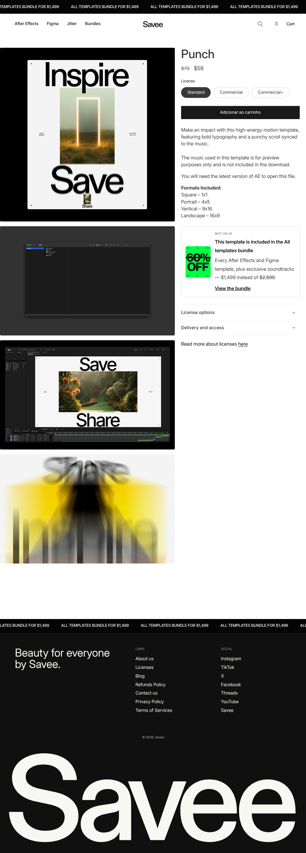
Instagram (231, 658)
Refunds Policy (150, 684)
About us (144, 658)
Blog (139, 676)
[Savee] (153, 796)
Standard (195, 92)
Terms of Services (153, 710)
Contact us (146, 693)
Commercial (231, 92)
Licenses (144, 667)
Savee (227, 710)
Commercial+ (270, 92)
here (243, 344)
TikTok (227, 667)
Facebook (231, 684)
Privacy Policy (149, 701)
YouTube (229, 701)
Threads (229, 693)
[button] (260, 23)
